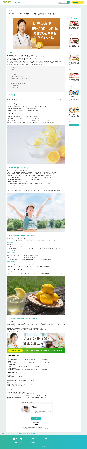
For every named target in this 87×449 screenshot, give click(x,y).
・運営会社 (43, 440)
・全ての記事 (31, 438)
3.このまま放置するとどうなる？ (17, 76)
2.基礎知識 (12, 69)
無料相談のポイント (15, 85)
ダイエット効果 (14, 74)
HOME (3, 433)
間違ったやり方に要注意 (16, 81)
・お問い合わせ (44, 438)
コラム (8, 433)
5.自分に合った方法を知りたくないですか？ (20, 83)
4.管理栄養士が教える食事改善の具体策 (19, 78)
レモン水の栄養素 (15, 72)
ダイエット (13, 433)
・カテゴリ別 (31, 440)
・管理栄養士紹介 (32, 442)
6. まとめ (12, 90)
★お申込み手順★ (15, 87)
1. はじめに (12, 67)
